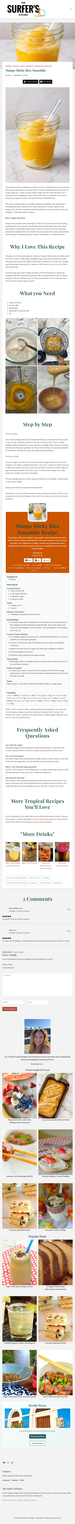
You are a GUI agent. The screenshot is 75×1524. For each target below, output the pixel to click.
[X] (8, 1462)
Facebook (14, 1480)
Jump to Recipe (31, 82)
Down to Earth (34, 878)
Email (30, 1002)
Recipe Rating (7, 964)
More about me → (37, 1064)
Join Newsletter (37, 1443)
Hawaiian (40, 66)
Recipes (48, 66)
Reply (69, 909)
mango (46, 878)
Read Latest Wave (37, 1436)
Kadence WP (56, 1518)
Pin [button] (38, 560)
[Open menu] (71, 9)
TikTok (22, 1480)
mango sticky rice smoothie (17, 883)
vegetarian (57, 883)
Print (29, 560)
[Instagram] (12, 1462)
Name (6, 1002)
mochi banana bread (46, 819)
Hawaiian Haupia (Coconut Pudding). (38, 822)
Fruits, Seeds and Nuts (23, 66)
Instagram (6, 1480)
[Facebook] (4, 1462)
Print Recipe (46, 82)
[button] (34, 553)
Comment (7, 975)
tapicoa (34, 883)
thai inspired (45, 883)
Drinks (8, 66)
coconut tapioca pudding (16, 878)
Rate (47, 560)
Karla (9, 75)
